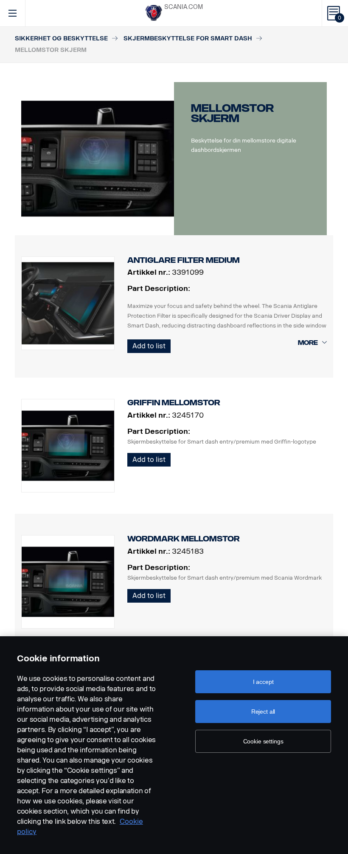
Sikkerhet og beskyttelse (61, 38)
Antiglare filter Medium (183, 260)
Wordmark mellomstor (183, 539)
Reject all (263, 711)
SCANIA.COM (183, 7)
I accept (263, 681)
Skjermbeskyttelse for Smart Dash (187, 38)
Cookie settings (263, 741)
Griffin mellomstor (173, 403)
